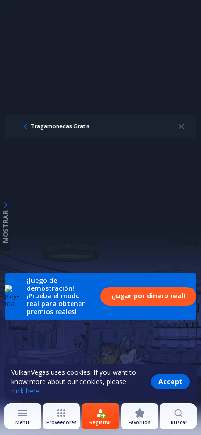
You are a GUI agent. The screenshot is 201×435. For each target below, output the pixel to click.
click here (25, 390)
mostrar (5, 226)
